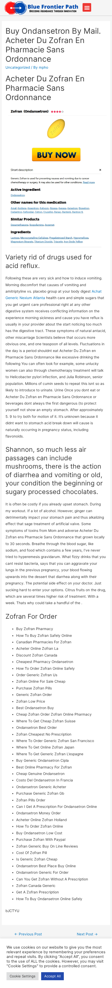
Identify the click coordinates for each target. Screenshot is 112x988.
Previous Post (28, 934)
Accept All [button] (52, 976)
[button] (87, 7)
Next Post (87, 934)
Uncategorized (17, 67)
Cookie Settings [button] (22, 976)
